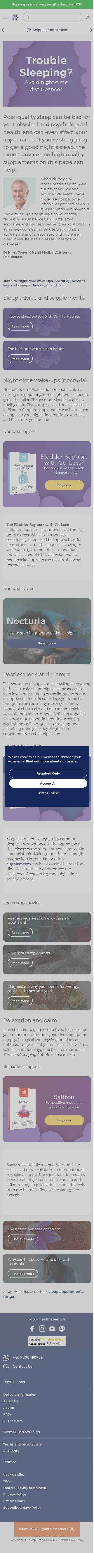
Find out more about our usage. (51, 761)
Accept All (48, 783)
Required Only (48, 773)
